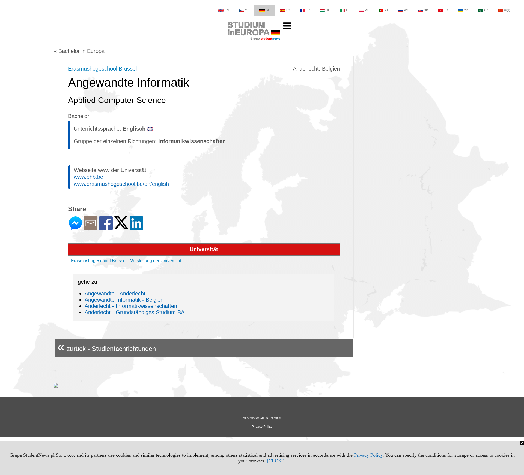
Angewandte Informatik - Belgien (124, 300)
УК (466, 10)
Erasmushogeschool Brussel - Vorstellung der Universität (126, 260)
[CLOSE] (276, 461)
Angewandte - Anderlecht (115, 294)
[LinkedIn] (136, 227)
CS (247, 10)
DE (268, 10)
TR (446, 10)
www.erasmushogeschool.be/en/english (121, 184)
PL (367, 10)
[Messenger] (75, 227)
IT (347, 10)
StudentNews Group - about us (262, 417)
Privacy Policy (368, 455)
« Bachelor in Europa (79, 51)
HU (328, 10)
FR (308, 10)
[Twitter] (121, 226)
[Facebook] (106, 227)
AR (485, 10)
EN (227, 10)
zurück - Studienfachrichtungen (106, 346)
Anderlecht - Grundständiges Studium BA (134, 312)
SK (426, 10)
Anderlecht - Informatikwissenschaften (131, 306)
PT (386, 10)
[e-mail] (90, 227)
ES (288, 10)
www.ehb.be (88, 177)
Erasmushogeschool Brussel (102, 69)
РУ (406, 10)
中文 (507, 10)
